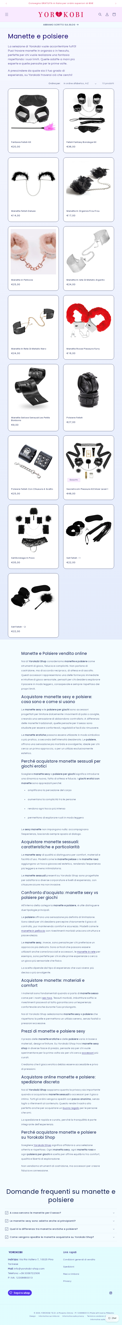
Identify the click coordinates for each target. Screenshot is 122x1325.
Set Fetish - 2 (18, 627)
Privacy (67, 1281)
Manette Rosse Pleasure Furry (83, 349)
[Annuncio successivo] (115, 3)
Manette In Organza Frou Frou (83, 211)
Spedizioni (68, 1267)
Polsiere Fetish (75, 417)
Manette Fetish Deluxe (23, 211)
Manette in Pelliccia (22, 280)
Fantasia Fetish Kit (21, 142)
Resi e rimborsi (71, 1274)
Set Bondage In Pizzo (23, 558)
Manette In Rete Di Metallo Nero (28, 349)
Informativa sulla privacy (73, 1316)
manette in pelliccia (33, 931)
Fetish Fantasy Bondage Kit (81, 142)
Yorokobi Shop (42, 1145)
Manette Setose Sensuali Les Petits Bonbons (30, 419)
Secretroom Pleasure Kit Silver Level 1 (87, 489)
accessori (88, 1053)
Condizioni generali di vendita (79, 1260)
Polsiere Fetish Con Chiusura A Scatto (32, 489)
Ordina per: (54, 83)
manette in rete (86, 951)
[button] (6, 14)
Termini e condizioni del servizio (100, 1316)
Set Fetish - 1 (73, 558)
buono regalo (71, 1108)
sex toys (47, 998)
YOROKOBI (46, 1313)
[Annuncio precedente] (6, 3)
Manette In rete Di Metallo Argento (86, 280)
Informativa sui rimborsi (49, 1316)
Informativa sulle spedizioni (102, 1319)
